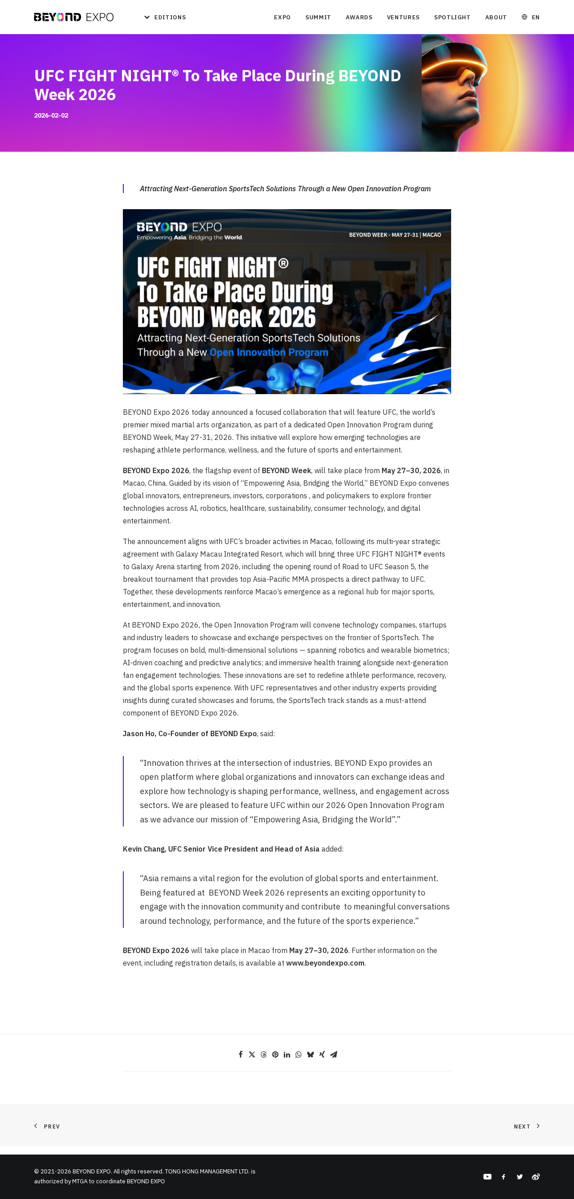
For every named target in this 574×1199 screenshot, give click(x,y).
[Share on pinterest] (275, 1054)
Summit (318, 17)
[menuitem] (162, 17)
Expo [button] (282, 17)
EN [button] (536, 17)
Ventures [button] (403, 17)
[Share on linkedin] (287, 1054)
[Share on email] (333, 1054)
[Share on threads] (263, 1054)
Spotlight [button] (452, 17)
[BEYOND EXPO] (73, 17)
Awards (359, 17)
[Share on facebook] (240, 1054)
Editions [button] (170, 17)
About (496, 17)
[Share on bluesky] (310, 1054)
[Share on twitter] (252, 1054)
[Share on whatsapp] (298, 1054)
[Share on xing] (322, 1054)
